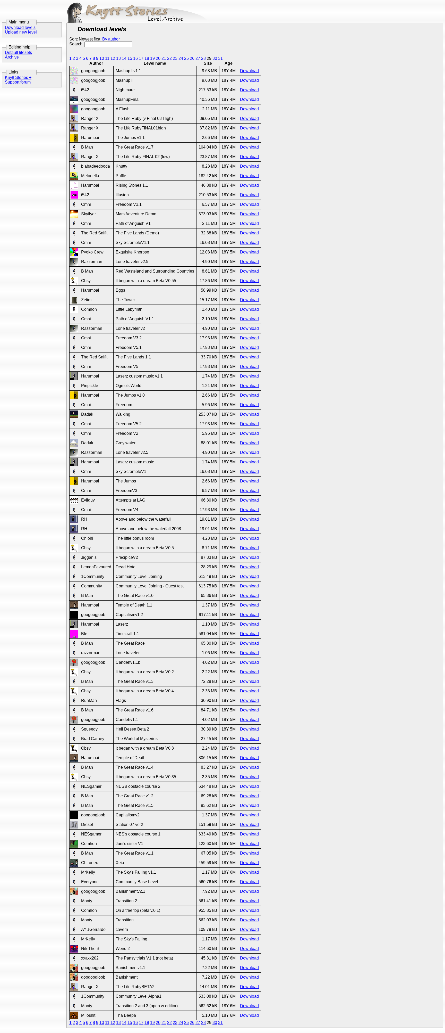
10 (101, 58)
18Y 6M (228, 872)
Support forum (18, 82)
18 (146, 58)
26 (192, 58)
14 (124, 58)
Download (249, 71)
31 (220, 58)
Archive (12, 57)
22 (169, 58)
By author (111, 39)
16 (135, 58)
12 (112, 58)
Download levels (20, 27)
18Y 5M (228, 204)
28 (203, 58)
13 (118, 58)
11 (107, 58)
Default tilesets (18, 52)
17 (141, 58)
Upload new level (21, 32)
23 (175, 58)
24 (180, 58)
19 (152, 58)
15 (129, 58)
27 (197, 58)
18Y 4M (228, 71)
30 (214, 58)
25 (186, 58)
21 (163, 58)
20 (158, 58)
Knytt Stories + (18, 77)
